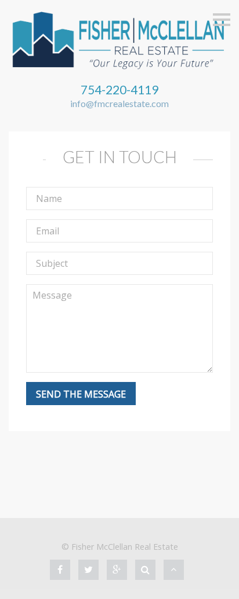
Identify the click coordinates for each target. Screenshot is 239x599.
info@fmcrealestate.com (119, 103)
